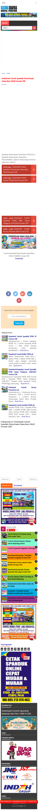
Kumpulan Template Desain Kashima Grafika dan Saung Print (20, 592)
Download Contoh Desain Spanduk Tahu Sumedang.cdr (21, 599)
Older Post (33, 479)
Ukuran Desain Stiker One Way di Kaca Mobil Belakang (20, 578)
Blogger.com (22, 806)
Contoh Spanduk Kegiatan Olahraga (21, 548)
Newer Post (5, 479)
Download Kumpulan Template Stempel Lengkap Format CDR (19, 556)
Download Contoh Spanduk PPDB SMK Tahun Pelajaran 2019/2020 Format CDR (16, 220)
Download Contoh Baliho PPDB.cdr (21, 354)
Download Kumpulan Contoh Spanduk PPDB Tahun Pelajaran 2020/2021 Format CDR (22, 372)
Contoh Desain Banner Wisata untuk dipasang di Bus (19, 542)
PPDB (4, 84)
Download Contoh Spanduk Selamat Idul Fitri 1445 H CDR (16, 712)
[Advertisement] (19, 51)
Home (19, 479)
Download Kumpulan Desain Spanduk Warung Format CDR (19, 570)
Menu (5, 23)
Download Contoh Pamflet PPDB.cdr (22, 405)
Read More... (24, 350)
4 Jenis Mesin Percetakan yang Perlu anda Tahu (19, 535)
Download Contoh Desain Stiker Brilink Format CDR (20, 563)
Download (19, 258)
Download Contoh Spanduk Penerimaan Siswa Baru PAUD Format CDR (15, 169)
